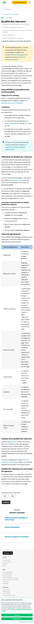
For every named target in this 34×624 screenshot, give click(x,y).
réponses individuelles (18, 180)
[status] (17, 53)
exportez (13, 442)
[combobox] (8, 553)
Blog (4, 565)
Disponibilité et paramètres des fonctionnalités (16, 24)
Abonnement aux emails (9, 595)
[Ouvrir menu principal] (29, 2)
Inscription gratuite (19, 2)
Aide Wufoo (6, 581)
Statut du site (6, 590)
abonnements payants (18, 55)
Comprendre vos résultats (11, 14)
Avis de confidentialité (17, 609)
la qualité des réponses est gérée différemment (16, 147)
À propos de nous (7, 562)
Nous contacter (7, 593)
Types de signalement (8, 35)
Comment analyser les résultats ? (17, 537)
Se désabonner (6, 591)
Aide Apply (5, 583)
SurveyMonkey (6, 560)
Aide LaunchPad (7, 576)
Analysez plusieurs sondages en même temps (16, 519)
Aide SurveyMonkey (8, 572)
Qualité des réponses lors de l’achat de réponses (16, 41)
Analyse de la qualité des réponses (12, 38)
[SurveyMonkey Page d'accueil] (4, 2)
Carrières (5, 564)
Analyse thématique (12, 527)
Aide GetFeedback (7, 574)
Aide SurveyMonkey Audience (10, 577)
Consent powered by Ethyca (25, 621)
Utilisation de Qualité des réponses (12, 27)
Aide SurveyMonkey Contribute (11, 579)
